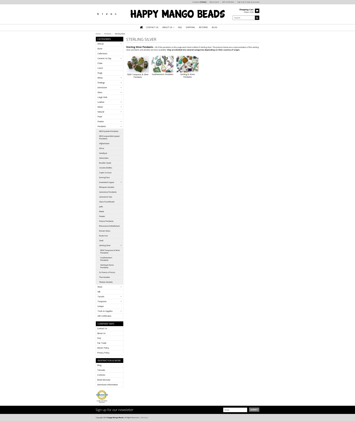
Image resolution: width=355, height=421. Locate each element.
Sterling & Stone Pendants (107, 266)
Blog (99, 365)
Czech (100, 68)
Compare (199, 2)
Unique (100, 306)
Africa (101, 148)
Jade (101, 206)
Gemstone (102, 87)
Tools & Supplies (105, 311)
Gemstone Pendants (108, 192)
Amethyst (103, 153)
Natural (100, 111)
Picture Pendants (106, 221)
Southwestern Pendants (106, 258)
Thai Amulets (104, 277)
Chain (99, 63)
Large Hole (102, 97)
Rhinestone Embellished (109, 226)
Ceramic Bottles (105, 167)
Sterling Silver (105, 245)
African (100, 43)
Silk (98, 291)
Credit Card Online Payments (102, 401)
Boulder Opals (105, 163)
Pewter (100, 121)
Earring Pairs (104, 177)
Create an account (252, 2)
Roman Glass (104, 231)
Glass (99, 92)
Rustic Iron (103, 235)
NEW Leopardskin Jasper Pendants (109, 137)
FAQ (99, 338)
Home (98, 34)
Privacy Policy (103, 352)
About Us (101, 333)
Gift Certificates (228, 2)
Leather (100, 102)
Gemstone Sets (105, 197)
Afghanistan (104, 143)
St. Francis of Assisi (107, 272)
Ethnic (100, 77)
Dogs (99, 73)
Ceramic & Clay (104, 58)
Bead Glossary (103, 379)
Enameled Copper (106, 182)
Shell (101, 240)
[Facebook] (102, 14)
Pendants (107, 34)
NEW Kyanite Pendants (108, 131)
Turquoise (101, 301)
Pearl (99, 116)
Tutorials (101, 370)
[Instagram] (98, 14)
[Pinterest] (111, 14)
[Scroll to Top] (351, 417)
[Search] (257, 18)
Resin (99, 286)
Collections (102, 53)
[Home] (141, 27)
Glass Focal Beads (107, 201)
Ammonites (104, 158)
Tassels (100, 296)
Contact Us (102, 328)
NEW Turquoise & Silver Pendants (110, 251)
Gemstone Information (107, 384)
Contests (101, 375)
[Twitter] (107, 14)
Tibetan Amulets (106, 282)
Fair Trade (101, 343)
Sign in (239, 2)
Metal (100, 107)
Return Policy (103, 348)
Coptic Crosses (105, 172)
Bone (99, 48)
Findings (101, 82)
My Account (214, 2)
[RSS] (115, 14)
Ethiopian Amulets (106, 187)
